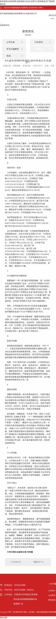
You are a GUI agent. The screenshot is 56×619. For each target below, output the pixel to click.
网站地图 (3, 618)
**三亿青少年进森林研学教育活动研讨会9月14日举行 (16, 562)
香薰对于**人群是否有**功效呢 (40, 562)
